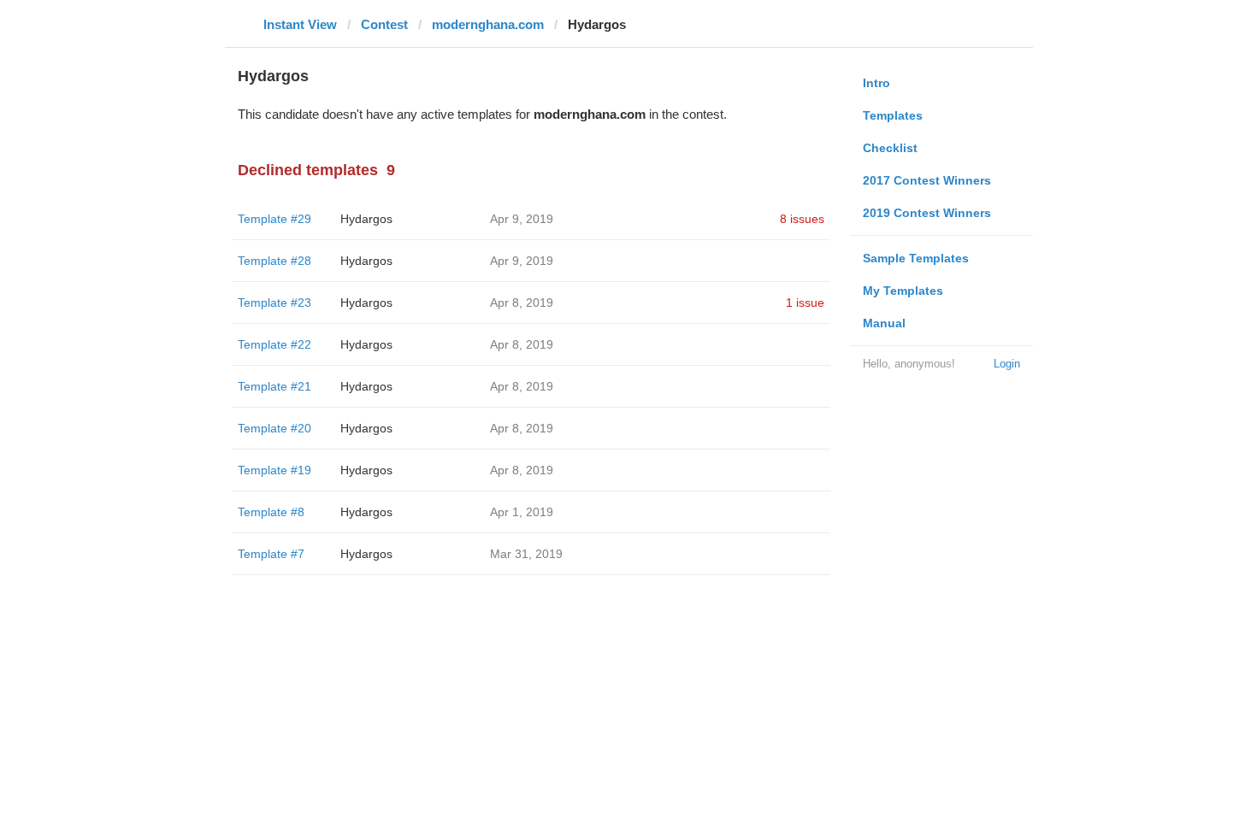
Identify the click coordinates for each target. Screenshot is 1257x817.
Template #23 (274, 302)
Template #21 (274, 386)
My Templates (903, 290)
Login (1007, 363)
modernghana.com (488, 24)
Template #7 (271, 554)
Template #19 (274, 470)
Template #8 (271, 512)
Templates (893, 115)
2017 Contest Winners (927, 180)
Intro (876, 83)
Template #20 (274, 428)
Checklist (890, 148)
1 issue (805, 302)
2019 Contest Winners (927, 213)
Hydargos (366, 219)
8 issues (802, 219)
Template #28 (274, 260)
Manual (884, 323)
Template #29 (274, 219)
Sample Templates (916, 258)
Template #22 (274, 344)
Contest (384, 24)
